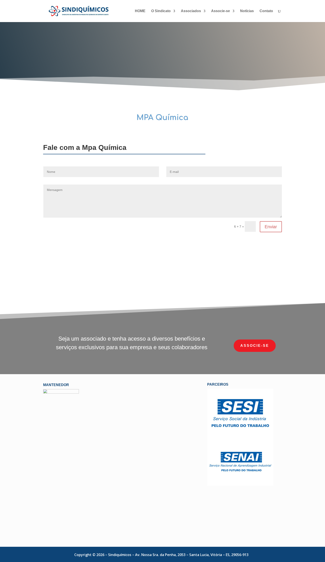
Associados (191, 11)
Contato (266, 11)
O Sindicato (161, 11)
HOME (140, 11)
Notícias (247, 11)
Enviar (271, 226)
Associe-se (220, 11)
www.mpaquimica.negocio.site (246, 277)
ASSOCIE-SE (254, 345)
